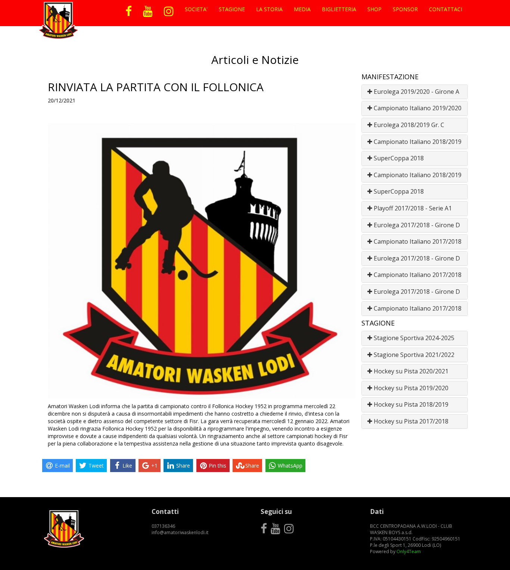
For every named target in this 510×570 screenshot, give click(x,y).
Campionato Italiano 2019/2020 (416, 108)
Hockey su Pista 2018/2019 (410, 404)
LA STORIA (269, 9)
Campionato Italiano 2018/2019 (416, 142)
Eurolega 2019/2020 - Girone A (415, 91)
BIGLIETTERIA (339, 9)
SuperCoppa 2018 (398, 158)
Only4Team (409, 551)
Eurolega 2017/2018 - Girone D (416, 225)
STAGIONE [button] (232, 9)
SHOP (374, 9)
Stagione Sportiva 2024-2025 (413, 338)
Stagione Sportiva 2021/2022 (413, 355)
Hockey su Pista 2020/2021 (410, 371)
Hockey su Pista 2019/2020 (410, 388)
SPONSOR (405, 9)
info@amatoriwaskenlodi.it (180, 532)
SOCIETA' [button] (196, 9)
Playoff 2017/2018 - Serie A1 (412, 208)
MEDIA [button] (302, 9)
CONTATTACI (445, 9)
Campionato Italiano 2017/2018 (416, 241)
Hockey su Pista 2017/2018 (410, 421)
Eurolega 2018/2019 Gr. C (408, 125)
